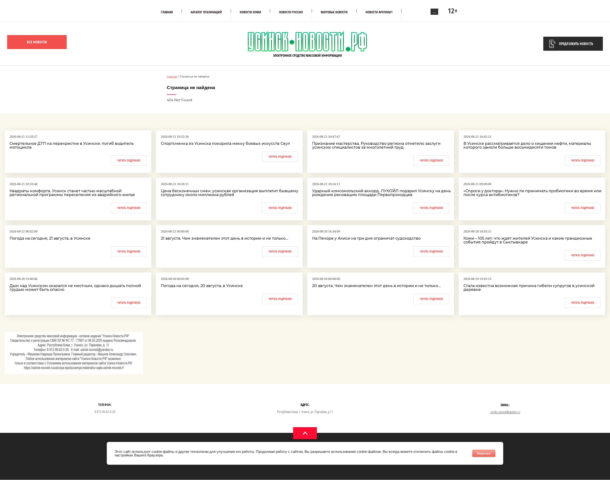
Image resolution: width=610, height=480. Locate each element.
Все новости (37, 42)
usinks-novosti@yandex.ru (505, 411)
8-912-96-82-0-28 (105, 411)
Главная (172, 76)
